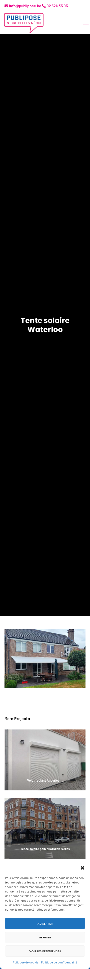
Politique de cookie (25, 962)
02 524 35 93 (57, 6)
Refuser (45, 937)
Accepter (45, 924)
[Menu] (83, 23)
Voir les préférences (45, 951)
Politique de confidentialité (59, 962)
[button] (82, 867)
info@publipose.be (24, 6)
